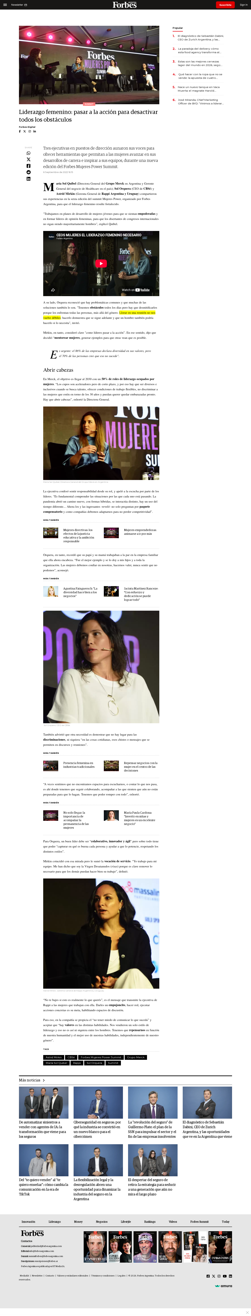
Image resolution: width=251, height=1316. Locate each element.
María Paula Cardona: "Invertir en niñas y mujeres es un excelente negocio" (139, 818)
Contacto (49, 1276)
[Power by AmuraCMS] (223, 1285)
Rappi (77, 1063)
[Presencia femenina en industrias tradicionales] (50, 766)
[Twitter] (28, 159)
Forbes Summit (199, 1221)
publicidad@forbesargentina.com (46, 1246)
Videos (173, 1221)
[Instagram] (219, 1276)
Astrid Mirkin (54, 1057)
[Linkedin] (28, 179)
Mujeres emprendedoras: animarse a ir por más (140, 532)
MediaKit (24, 1276)
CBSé (71, 1057)
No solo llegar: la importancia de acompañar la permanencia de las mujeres (76, 820)
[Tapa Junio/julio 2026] (95, 1247)
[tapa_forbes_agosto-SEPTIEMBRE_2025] (220, 1247)
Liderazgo (55, 1221)
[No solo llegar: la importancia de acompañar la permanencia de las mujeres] (50, 815)
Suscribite (225, 4)
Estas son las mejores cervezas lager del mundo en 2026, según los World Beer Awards (200, 63)
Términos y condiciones (103, 1276)
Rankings (149, 1221)
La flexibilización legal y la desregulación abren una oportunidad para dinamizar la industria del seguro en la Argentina (97, 1189)
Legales (121, 1276)
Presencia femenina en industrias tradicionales (79, 765)
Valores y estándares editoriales (72, 1276)
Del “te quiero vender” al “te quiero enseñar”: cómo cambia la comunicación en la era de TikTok (43, 1187)
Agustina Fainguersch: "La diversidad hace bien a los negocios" (80, 592)
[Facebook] (28, 166)
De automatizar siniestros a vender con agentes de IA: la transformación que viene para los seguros (42, 1129)
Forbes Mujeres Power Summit (101, 1057)
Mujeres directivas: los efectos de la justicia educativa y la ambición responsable (78, 536)
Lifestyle (126, 1221)
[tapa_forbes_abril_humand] (120, 1247)
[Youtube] (225, 1276)
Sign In (244, 4)
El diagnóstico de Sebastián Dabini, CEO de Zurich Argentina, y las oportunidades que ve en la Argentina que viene (201, 37)
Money (78, 1221)
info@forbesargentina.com (41, 1251)
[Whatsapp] (28, 153)
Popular (178, 28)
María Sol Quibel (56, 1063)
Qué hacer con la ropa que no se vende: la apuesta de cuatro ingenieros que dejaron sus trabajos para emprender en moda (200, 76)
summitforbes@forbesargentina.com (46, 1256)
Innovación (28, 1221)
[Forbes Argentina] (125, 5)
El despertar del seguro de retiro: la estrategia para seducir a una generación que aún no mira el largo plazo (152, 1187)
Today (225, 1221)
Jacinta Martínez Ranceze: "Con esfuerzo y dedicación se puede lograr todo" (141, 594)
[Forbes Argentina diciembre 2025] (170, 1247)
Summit (113, 1063)
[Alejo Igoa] (145, 1247)
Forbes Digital (27, 127)
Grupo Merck (135, 1057)
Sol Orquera (94, 1063)
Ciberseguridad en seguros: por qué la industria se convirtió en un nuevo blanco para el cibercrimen (97, 1129)
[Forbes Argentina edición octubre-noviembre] (195, 1247)
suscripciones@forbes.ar (46, 1261)
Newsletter (37, 1276)
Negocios (102, 1221)
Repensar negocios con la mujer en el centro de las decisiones (140, 767)
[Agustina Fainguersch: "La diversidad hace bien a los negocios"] (50, 591)
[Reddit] (28, 172)
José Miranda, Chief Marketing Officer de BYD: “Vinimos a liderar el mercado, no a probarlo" (200, 101)
